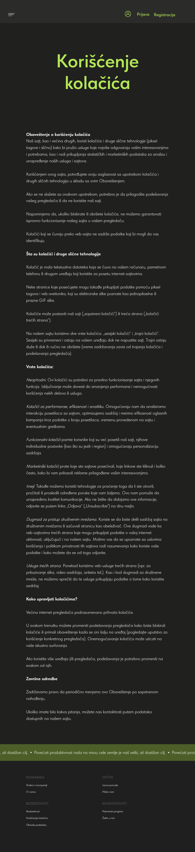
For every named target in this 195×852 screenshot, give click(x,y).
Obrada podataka (36, 825)
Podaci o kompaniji (36, 785)
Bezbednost (33, 811)
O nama (31, 791)
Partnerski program (112, 811)
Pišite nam (108, 791)
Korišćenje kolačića (37, 818)
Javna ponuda (110, 785)
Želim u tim (108, 818)
